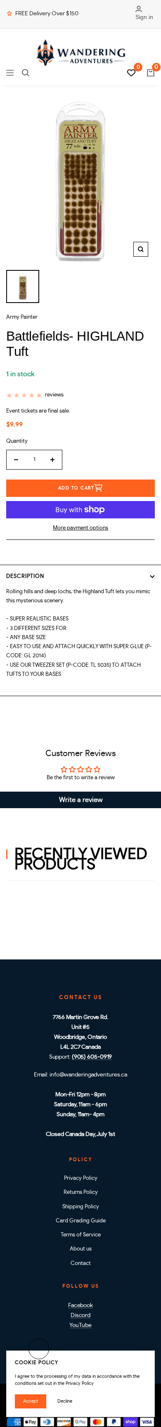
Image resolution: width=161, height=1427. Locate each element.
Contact (81, 1263)
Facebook (80, 1305)
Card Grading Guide (81, 1221)
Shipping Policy (80, 1207)
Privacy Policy (80, 1178)
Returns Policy (81, 1192)
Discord (80, 1315)
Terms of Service (81, 1235)
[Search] (25, 72)
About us (81, 1249)
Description (25, 576)
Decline (64, 1401)
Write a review (80, 800)
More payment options (80, 528)
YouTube (80, 1325)
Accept (30, 1401)
